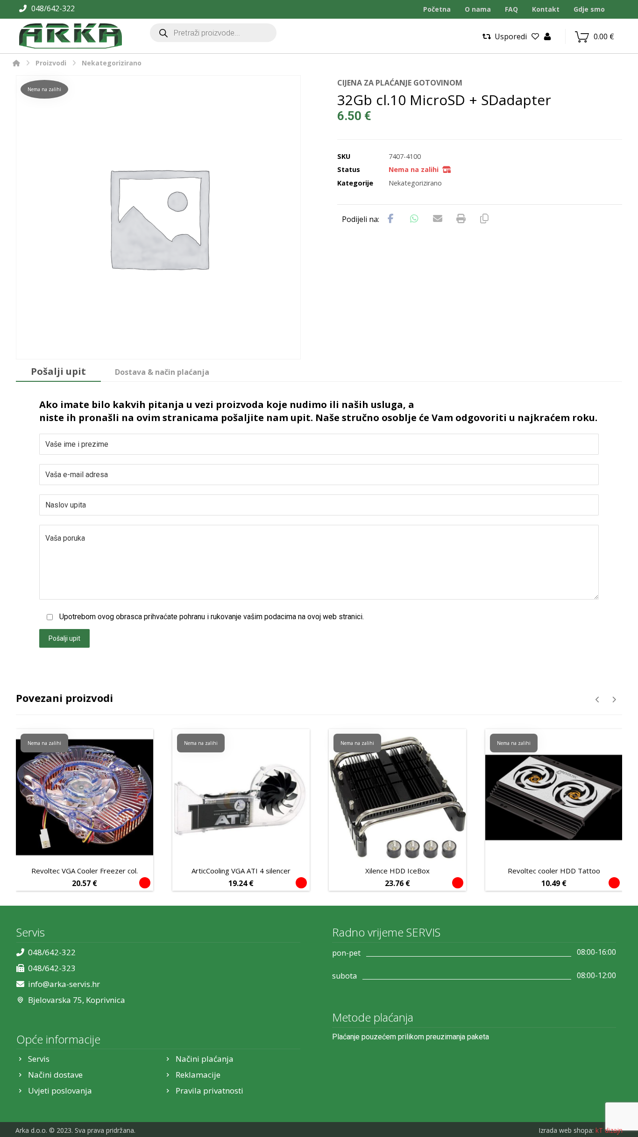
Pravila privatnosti (209, 1090)
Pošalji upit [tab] (58, 371)
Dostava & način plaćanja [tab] (162, 372)
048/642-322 (52, 952)
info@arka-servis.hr (64, 984)
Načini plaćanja (205, 1058)
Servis (39, 1058)
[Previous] (597, 699)
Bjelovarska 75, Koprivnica (76, 999)
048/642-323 (52, 968)
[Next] (614, 699)
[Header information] (547, 35)
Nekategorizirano (415, 183)
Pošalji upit (64, 638)
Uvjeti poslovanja (60, 1090)
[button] (391, 218)
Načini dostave (55, 1074)
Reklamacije (198, 1074)
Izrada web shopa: (566, 1130)
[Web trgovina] (70, 36)
